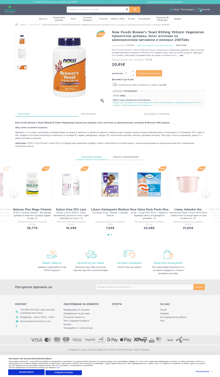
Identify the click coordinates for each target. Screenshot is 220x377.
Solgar (100, 350)
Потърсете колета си (74, 317)
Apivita (91, 350)
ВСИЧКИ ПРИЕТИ (26, 372)
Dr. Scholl (109, 350)
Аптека (131, 19)
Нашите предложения (126, 157)
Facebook (16, 326)
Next (206, 193)
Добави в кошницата (150, 73)
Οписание (24, 114)
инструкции (88, 114)
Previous (14, 193)
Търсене (199, 287)
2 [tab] (111, 234)
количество (117, 73)
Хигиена (103, 19)
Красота (43, 19)
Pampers (145, 350)
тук (58, 368)
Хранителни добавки (59, 19)
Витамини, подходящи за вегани (178, 102)
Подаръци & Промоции (162, 19)
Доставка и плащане (156, 114)
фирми (177, 19)
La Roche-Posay (124, 350)
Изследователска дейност (173, 317)
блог (162, 321)
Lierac (83, 350)
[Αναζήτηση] (134, 9)
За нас (163, 310)
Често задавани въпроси (76, 321)
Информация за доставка (77, 313)
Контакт (67, 324)
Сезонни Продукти (87, 19)
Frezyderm (73, 350)
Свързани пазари (91, 157)
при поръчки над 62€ (165, 2)
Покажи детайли (202, 372)
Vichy (136, 350)
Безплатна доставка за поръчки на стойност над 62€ (142, 85)
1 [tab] (108, 234)
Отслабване (144, 19)
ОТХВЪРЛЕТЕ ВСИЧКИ (63, 373)
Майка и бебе (118, 19)
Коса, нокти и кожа (156, 102)
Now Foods (181, 45)
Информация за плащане (77, 310)
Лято (73, 19)
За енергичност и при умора (136, 102)
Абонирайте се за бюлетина (78, 328)
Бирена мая (118, 102)
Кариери (164, 313)
